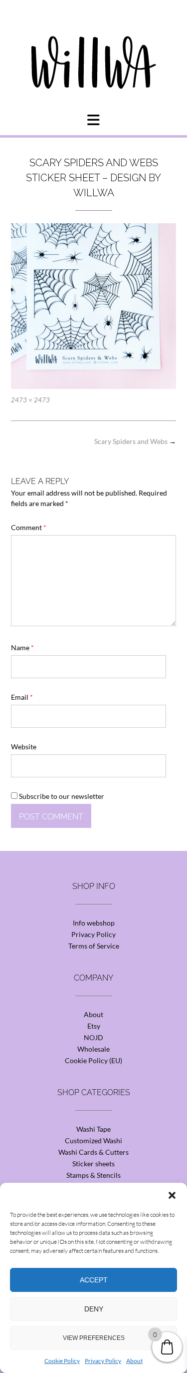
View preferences (94, 1337)
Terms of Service (93, 946)
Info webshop (94, 923)
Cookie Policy (62, 1360)
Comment (28, 527)
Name (22, 647)
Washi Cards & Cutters (93, 1152)
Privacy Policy (103, 1360)
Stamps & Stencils (93, 1175)
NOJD (93, 1037)
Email (22, 697)
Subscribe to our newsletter (60, 796)
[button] (172, 1195)
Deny (93, 1309)
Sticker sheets (93, 1163)
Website (23, 746)
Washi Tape (93, 1129)
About (134, 1360)
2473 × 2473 (30, 400)
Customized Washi (93, 1140)
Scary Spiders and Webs (135, 441)
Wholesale (93, 1049)
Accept (94, 1280)
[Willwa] (93, 46)
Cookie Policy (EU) (93, 1060)
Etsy (93, 1026)
